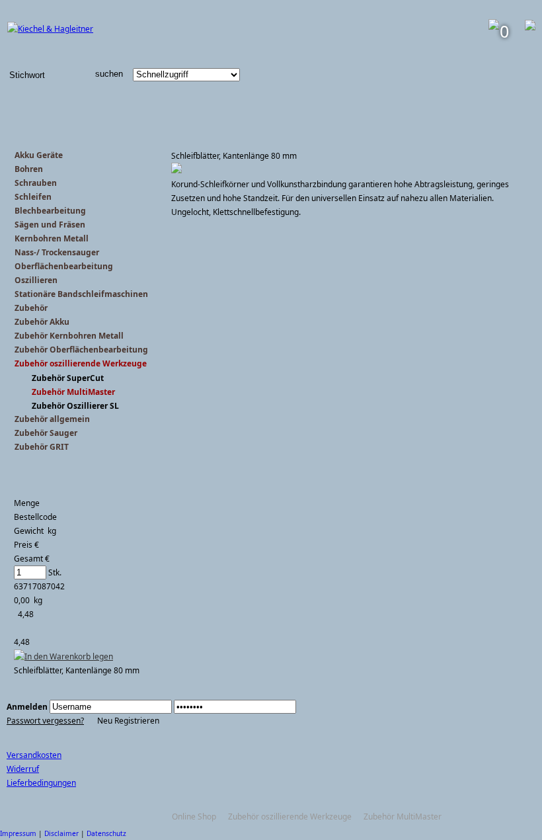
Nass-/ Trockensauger (57, 252)
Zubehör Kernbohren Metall (69, 335)
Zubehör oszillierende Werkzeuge (81, 363)
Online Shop (194, 816)
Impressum (18, 833)
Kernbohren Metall (52, 238)
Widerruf (23, 769)
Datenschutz (106, 833)
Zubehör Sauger (46, 433)
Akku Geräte (39, 155)
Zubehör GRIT (42, 446)
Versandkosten (34, 755)
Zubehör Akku (42, 321)
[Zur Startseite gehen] (50, 28)
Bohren (29, 169)
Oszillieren (36, 280)
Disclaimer (61, 833)
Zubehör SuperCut (68, 378)
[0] (493, 26)
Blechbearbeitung (50, 210)
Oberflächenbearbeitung (64, 266)
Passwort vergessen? (45, 720)
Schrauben (36, 183)
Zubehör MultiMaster (73, 392)
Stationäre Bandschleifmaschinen (81, 294)
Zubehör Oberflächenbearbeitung (81, 349)
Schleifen (33, 196)
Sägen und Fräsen (50, 224)
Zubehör (31, 308)
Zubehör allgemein (52, 419)
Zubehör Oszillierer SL (75, 405)
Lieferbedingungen (41, 782)
